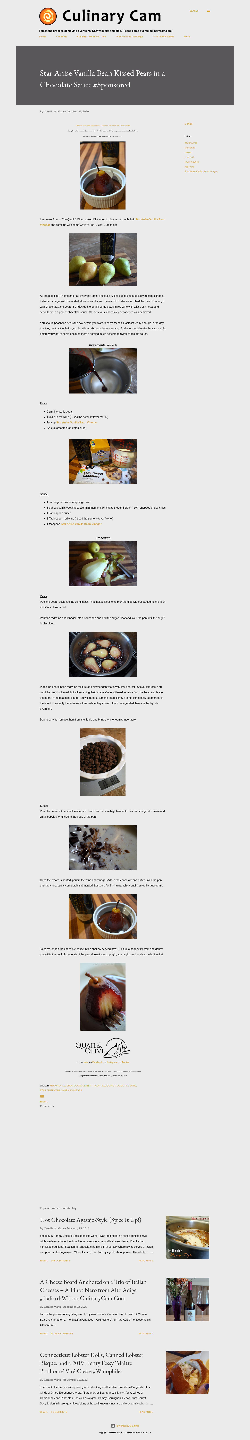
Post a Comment (62, 1333)
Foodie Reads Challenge (129, 36)
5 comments (59, 1411)
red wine (189, 166)
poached (189, 157)
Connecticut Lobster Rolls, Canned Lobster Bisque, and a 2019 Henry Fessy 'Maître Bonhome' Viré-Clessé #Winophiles (91, 1363)
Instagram (112, 1062)
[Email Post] (42, 1097)
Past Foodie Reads (163, 36)
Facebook (97, 1062)
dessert (188, 152)
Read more (146, 1260)
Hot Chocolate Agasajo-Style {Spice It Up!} (90, 1220)
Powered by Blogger (127, 1425)
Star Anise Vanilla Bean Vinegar (76, 422)
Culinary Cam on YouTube (91, 36)
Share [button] (188, 123)
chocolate (190, 147)
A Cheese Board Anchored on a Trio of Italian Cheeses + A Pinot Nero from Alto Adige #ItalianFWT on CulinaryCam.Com (93, 1290)
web (86, 1062)
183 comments (60, 1260)
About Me (61, 36)
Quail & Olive (192, 161)
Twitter (125, 1062)
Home (42, 36)
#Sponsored (191, 142)
